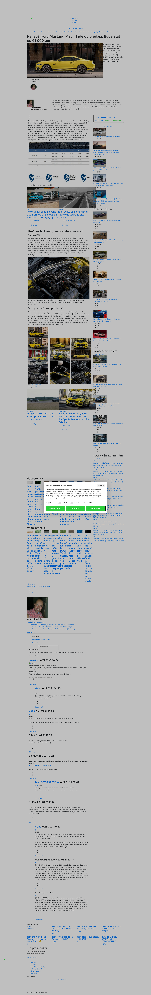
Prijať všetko (95, 508)
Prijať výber (75, 508)
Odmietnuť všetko (55, 508)
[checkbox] (51, 503)
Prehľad (101, 485)
